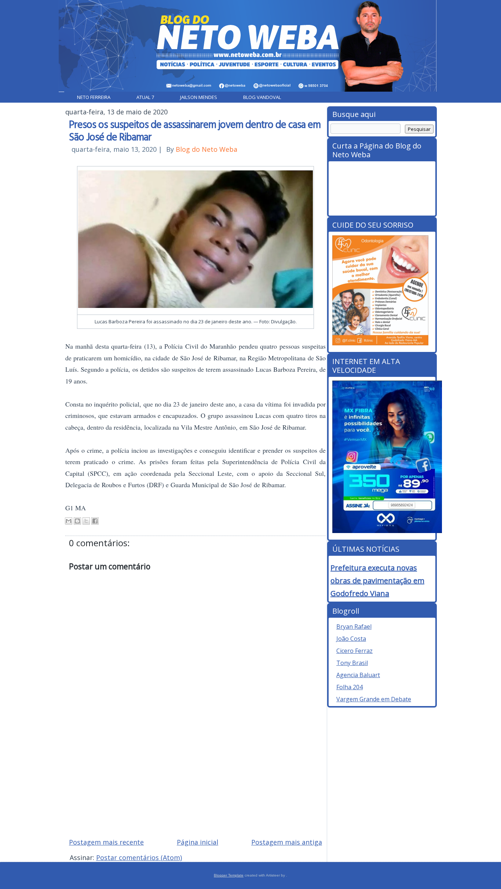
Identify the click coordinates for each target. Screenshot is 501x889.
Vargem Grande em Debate (373, 699)
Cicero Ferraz (354, 651)
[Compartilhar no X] (86, 521)
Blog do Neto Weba (206, 149)
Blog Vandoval (262, 97)
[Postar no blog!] (77, 521)
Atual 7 (145, 97)
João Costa (351, 639)
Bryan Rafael (354, 626)
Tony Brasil (352, 663)
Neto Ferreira (93, 97)
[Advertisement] (195, 779)
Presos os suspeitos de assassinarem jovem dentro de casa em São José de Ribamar (195, 130)
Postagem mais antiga (286, 842)
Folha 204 (349, 687)
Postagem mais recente (106, 842)
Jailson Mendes (198, 97)
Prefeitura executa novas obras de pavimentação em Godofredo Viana (377, 580)
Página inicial (197, 842)
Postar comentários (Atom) (139, 857)
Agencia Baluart (358, 675)
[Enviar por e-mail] (68, 521)
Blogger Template (229, 875)
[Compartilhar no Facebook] (95, 521)
